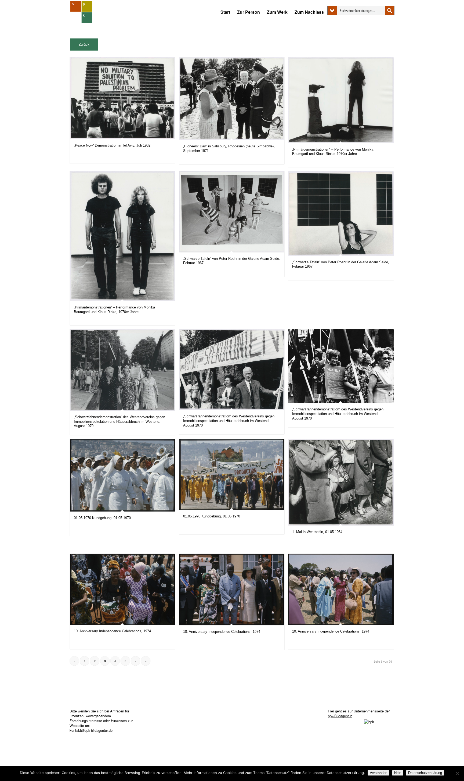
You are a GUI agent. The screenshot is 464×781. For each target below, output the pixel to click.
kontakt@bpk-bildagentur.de (91, 730)
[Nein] (457, 773)
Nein (397, 773)
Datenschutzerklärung (425, 773)
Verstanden (378, 773)
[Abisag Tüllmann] (81, 12)
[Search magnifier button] (389, 10)
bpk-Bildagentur (340, 715)
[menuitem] (225, 12)
